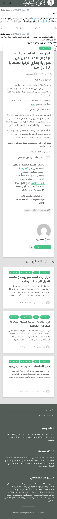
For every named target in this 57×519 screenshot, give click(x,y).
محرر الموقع (41, 303)
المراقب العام (45, 210)
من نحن (49, 410)
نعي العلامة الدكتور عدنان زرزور (29, 366)
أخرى (36, 272)
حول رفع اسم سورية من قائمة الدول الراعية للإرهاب (29, 279)
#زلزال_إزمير (38, 183)
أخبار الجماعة (45, 272)
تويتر (33, 104)
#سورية (23, 168)
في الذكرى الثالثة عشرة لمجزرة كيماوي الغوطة (29, 324)
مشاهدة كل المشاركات (42, 247)
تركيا (34, 210)
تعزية (27, 210)
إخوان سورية (28, 74)
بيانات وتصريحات (45, 48)
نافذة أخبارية (14, 272)
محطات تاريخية (46, 416)
